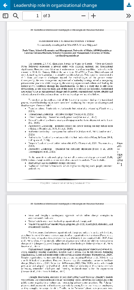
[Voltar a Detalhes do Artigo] (5, 5)
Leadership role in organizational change (55, 5)
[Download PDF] (129, 5)
